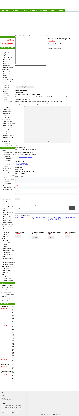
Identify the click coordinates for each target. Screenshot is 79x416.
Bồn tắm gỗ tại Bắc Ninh (8, 121)
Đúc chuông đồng (7, 71)
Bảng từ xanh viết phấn (8, 226)
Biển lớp (5, 276)
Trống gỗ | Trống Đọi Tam (7, 49)
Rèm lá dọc (5, 93)
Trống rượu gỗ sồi (7, 117)
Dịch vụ (24, 10)
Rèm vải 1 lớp (6, 85)
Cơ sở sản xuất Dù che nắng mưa (7, 194)
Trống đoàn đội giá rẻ (7, 222)
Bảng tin (5, 234)
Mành (4, 103)
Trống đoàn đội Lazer (7, 220)
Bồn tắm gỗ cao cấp (6, 119)
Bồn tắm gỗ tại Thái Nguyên (9, 123)
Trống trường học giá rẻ (8, 67)
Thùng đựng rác (5, 133)
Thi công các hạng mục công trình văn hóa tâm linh (7, 291)
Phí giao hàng (4, 400)
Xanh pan (5, 210)
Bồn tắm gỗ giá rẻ (7, 129)
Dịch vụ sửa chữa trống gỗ (7, 285)
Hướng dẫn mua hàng (6, 399)
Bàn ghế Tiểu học (7, 240)
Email (16, 192)
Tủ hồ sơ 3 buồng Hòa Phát (9, 262)
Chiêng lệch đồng (7, 73)
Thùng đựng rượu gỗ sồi (8, 115)
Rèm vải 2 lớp (6, 87)
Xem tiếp (18, 236)
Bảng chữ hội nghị (7, 270)
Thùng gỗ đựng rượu (7, 111)
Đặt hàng (43, 10)
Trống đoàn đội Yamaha (8, 216)
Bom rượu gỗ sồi (6, 109)
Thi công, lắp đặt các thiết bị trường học (7, 295)
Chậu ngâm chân (6, 131)
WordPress (24, 164)
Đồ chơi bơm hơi (6, 143)
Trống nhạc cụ (6, 61)
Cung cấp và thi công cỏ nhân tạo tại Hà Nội (6, 300)
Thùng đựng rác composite (9, 135)
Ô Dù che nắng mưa (6, 156)
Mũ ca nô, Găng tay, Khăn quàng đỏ (8, 207)
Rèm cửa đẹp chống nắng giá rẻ (8, 82)
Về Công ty (4, 395)
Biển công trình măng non (8, 280)
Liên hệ (60, 10)
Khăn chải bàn (6, 105)
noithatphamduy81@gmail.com (25, 157)
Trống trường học (7, 52)
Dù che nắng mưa (7, 160)
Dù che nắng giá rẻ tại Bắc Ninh (8, 184)
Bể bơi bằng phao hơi (7, 145)
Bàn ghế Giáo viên (7, 246)
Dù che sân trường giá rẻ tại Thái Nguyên (8, 180)
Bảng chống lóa (6, 230)
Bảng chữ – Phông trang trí (7, 266)
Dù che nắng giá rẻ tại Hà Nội (8, 173)
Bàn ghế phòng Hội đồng (8, 248)
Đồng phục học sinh (7, 152)
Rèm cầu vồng (6, 91)
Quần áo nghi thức (7, 199)
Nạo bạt (5, 77)
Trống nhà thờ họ (6, 59)
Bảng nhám (5, 272)
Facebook (23, 163)
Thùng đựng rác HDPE (8, 137)
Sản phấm (33, 10)
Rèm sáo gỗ (5, 97)
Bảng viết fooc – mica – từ (7, 224)
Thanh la (5, 75)
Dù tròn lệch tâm (6, 164)
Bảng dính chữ (6, 268)
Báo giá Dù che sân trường (9, 187)
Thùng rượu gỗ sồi (6, 107)
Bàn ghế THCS (6, 242)
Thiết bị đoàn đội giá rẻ (8, 212)
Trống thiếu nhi (6, 65)
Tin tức (52, 10)
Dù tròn (4, 162)
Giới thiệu (15, 10)
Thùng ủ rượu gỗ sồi (7, 113)
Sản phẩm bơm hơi (6, 141)
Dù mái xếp (5, 170)
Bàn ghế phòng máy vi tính (8, 250)
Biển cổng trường (7, 278)
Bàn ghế (3, 238)
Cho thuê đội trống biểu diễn (8, 287)
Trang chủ (5, 10)
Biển (3, 274)
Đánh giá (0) (24, 87)
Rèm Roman (6, 95)
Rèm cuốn (5, 89)
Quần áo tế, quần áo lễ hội (8, 154)
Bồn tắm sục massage (7, 127)
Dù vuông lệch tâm (7, 168)
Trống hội (5, 56)
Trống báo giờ (6, 63)
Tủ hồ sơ (3, 256)
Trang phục (4, 150)
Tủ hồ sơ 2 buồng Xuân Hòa (7, 259)
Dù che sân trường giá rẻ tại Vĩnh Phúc (8, 176)
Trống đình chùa (6, 54)
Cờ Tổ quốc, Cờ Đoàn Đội (8, 201)
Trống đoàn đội (5, 214)
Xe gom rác (5, 139)
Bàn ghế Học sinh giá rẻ (8, 254)
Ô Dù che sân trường (7, 158)
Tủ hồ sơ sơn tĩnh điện (8, 264)
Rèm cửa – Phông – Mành (7, 79)
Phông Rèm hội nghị (7, 101)
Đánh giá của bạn (19, 173)
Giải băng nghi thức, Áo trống (7, 204)
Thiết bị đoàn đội (5, 197)
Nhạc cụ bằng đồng (6, 69)
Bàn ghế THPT (6, 244)
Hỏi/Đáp (31, 87)
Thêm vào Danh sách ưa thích (55, 43)
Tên (16, 185)
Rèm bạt (5, 99)
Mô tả (18, 87)
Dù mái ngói (5, 166)
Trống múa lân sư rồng (8, 57)
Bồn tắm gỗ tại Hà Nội (7, 125)
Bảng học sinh (6, 232)
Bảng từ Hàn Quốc (7, 228)
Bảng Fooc (5, 236)
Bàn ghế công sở (6, 252)
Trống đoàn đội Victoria (8, 218)
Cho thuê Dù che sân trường (7, 190)
